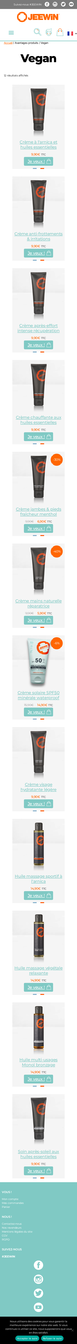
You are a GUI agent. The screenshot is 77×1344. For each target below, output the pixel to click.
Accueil (8, 42)
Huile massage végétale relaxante (38, 970)
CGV (4, 1235)
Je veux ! (36, 161)
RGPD (6, 1239)
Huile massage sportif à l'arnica (38, 879)
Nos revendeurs (11, 1227)
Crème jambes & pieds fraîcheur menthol (38, 512)
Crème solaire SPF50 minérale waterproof (39, 695)
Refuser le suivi (52, 1338)
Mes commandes (13, 1203)
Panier (6, 1207)
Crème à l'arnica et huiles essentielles (38, 145)
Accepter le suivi (27, 1338)
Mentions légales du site (17, 1231)
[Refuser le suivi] (72, 1330)
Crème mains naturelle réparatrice (38, 603)
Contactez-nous (12, 1223)
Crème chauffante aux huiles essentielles (38, 420)
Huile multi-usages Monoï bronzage (38, 1062)
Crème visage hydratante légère (38, 787)
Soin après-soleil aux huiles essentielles (38, 1154)
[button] (11, 32)
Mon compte (10, 1199)
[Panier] (60, 32)
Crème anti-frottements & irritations (38, 236)
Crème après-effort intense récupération (38, 328)
